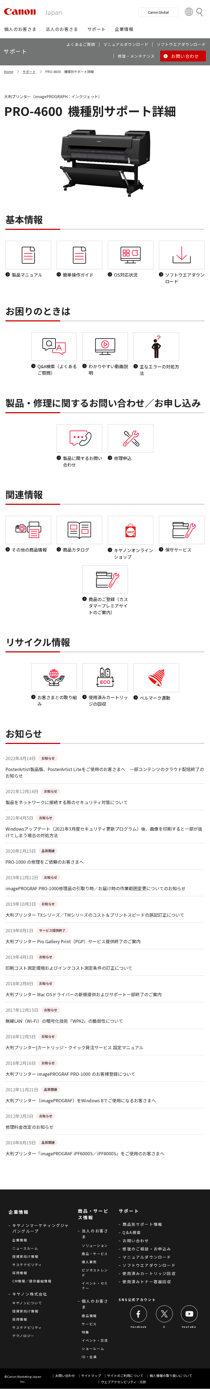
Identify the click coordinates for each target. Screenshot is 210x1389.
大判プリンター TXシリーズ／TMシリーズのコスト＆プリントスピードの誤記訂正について (94, 915)
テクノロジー (23, 1335)
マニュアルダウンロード (146, 1257)
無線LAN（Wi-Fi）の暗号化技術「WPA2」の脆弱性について (64, 1021)
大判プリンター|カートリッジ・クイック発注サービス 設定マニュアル (74, 1047)
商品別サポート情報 (142, 1224)
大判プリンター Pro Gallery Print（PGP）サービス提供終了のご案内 (73, 941)
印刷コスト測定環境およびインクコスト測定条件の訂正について (68, 968)
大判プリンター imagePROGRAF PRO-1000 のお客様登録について (70, 1074)
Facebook (139, 1326)
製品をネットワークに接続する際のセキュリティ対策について (66, 802)
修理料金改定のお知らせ (29, 1127)
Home (8, 71)
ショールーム (93, 1348)
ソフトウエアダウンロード (149, 1265)
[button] (20, 29)
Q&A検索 (131, 1232)
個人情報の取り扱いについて (171, 1375)
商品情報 (89, 1315)
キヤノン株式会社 (30, 1294)
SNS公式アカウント (137, 1299)
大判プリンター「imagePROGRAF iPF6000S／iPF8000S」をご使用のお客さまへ (84, 1153)
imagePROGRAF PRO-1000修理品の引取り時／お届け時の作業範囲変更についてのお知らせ (95, 888)
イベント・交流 (95, 1340)
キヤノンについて (27, 1302)
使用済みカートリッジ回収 (149, 1273)
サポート (29, 71)
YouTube (189, 1326)
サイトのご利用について (125, 1375)
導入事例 (89, 1261)
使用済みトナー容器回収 (146, 1281)
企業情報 (19, 1240)
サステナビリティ (27, 1264)
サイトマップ (91, 1375)
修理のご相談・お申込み (146, 1249)
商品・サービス (95, 1253)
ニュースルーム (25, 1248)
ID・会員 (89, 1356)
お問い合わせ (135, 1240)
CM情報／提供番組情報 (32, 1281)
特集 (85, 1332)
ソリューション (95, 1245)
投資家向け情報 (25, 1256)
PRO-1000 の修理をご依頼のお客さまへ (44, 861)
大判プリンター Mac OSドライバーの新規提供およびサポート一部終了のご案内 (83, 994)
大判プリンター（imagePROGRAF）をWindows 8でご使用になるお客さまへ (80, 1100)
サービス (89, 1323)
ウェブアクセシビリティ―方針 (123, 1381)
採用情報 (19, 1272)
